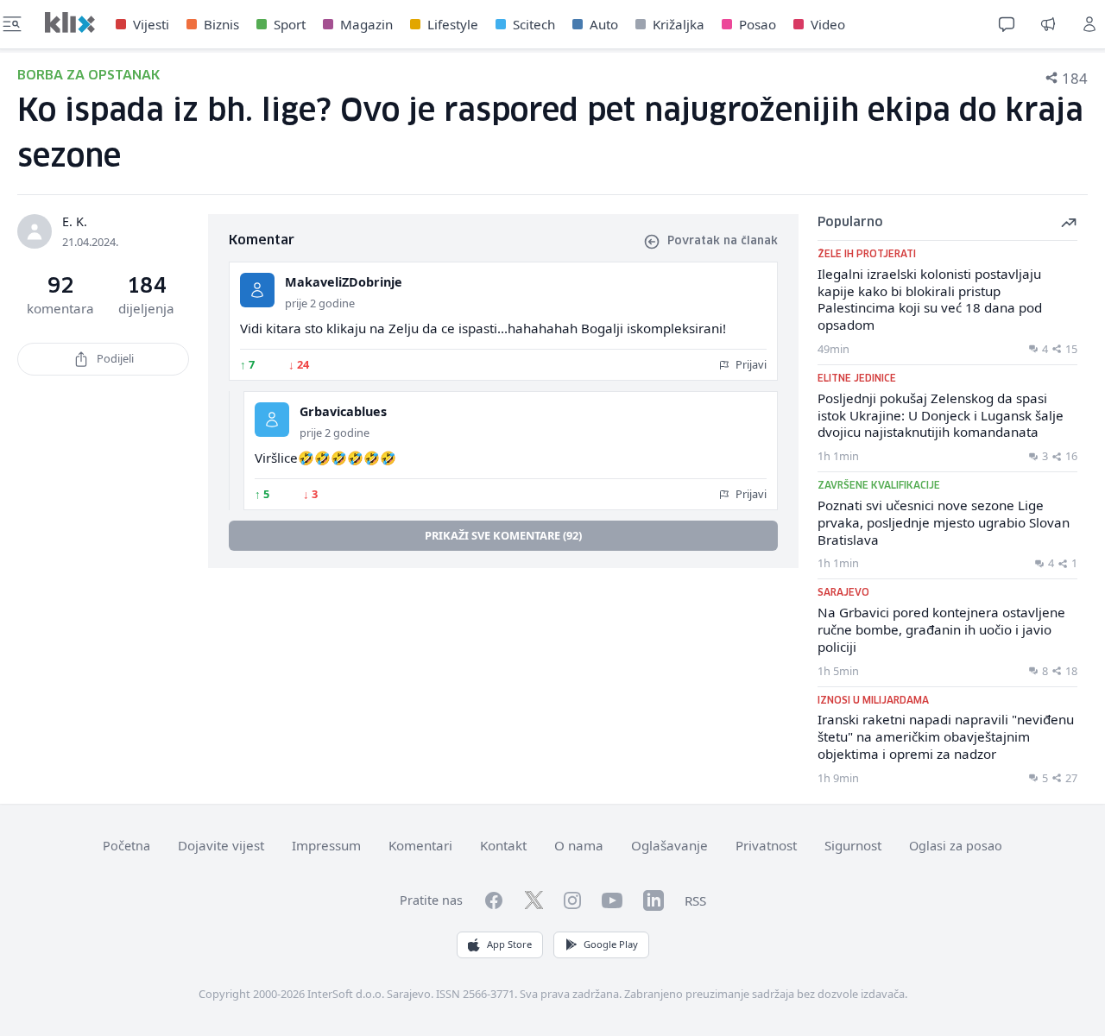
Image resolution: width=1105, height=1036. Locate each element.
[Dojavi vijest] (1048, 24)
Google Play (611, 944)
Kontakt (503, 845)
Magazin (366, 24)
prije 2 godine (320, 303)
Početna (126, 845)
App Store (509, 944)
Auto (604, 24)
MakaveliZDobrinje (343, 282)
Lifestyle (452, 24)
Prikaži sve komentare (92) (503, 535)
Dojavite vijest (221, 845)
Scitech (534, 24)
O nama (578, 845)
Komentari (420, 845)
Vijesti (151, 24)
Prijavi (750, 364)
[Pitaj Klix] (1006, 24)
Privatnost (766, 845)
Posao (757, 24)
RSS (695, 900)
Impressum (326, 845)
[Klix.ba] (70, 22)
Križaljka (678, 24)
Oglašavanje (669, 845)
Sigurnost (852, 845)
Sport (290, 24)
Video (828, 24)
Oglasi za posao (955, 845)
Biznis (221, 24)
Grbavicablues (343, 411)
